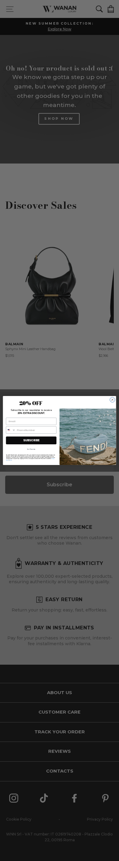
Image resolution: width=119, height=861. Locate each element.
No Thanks (31, 449)
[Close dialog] (112, 399)
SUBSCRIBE (31, 440)
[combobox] (10, 429)
